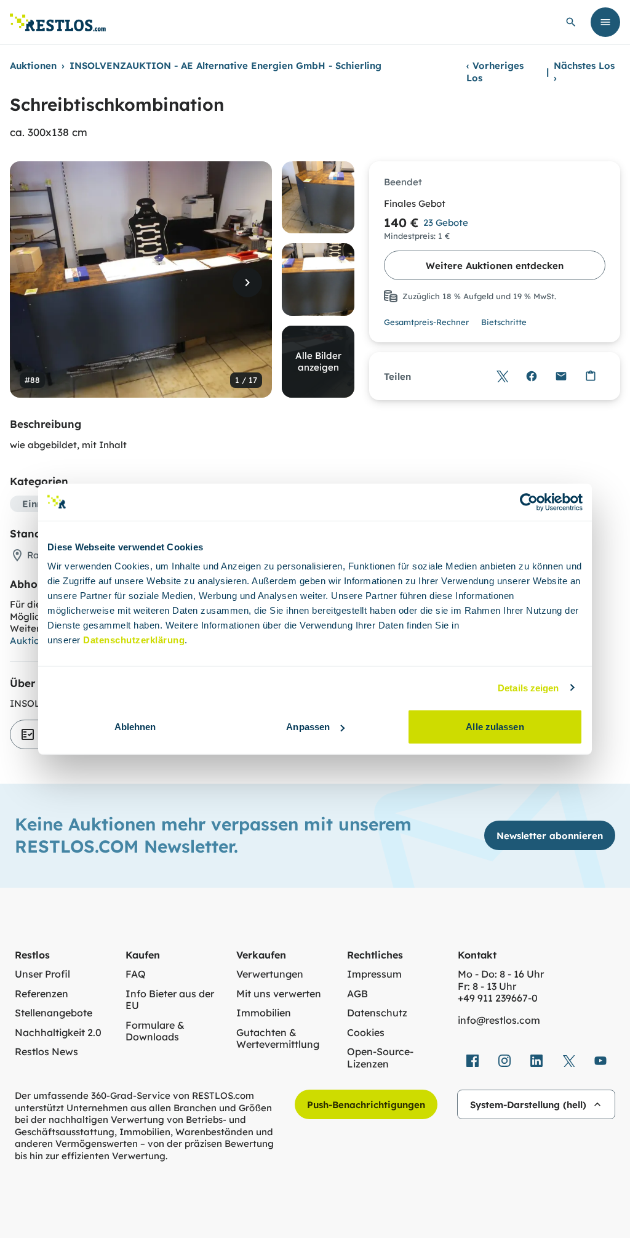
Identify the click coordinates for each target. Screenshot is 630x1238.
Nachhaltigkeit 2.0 (58, 1033)
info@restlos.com (499, 1020)
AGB (357, 994)
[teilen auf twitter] (568, 1060)
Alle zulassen (495, 726)
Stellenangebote (53, 1013)
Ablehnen (135, 726)
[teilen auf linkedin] (536, 1060)
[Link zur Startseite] (58, 22)
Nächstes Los (584, 72)
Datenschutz (377, 1013)
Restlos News (46, 1052)
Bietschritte (504, 322)
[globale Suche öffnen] (571, 22)
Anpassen (308, 726)
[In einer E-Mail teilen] (561, 376)
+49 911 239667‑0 (498, 998)
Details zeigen (528, 687)
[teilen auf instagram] (504, 1060)
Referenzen (41, 994)
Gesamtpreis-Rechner (426, 322)
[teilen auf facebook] (472, 1060)
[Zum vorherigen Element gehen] (34, 282)
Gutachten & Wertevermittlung (277, 1039)
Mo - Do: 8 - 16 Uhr (501, 974)
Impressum (374, 974)
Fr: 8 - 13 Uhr (487, 986)
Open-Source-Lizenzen (380, 1058)
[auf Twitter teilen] (502, 376)
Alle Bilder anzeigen (318, 362)
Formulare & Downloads (155, 1031)
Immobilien (263, 1013)
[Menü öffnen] (605, 22)
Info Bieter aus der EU (170, 1000)
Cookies (366, 1033)
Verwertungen (269, 974)
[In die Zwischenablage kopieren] (590, 376)
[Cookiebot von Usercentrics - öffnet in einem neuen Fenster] (529, 501)
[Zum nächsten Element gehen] (247, 282)
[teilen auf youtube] (600, 1060)
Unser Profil (42, 974)
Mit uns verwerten (278, 994)
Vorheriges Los (495, 72)
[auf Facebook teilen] (531, 376)
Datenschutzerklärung (134, 640)
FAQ (136, 974)
